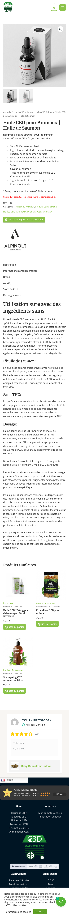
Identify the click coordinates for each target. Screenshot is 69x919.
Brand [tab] (6, 276)
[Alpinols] (15, 240)
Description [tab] (9, 264)
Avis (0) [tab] (7, 283)
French (9, 779)
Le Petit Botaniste (45, 603)
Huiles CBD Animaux (44, 112)
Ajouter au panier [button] (14, 626)
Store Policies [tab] (10, 289)
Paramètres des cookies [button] (18, 911)
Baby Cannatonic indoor (36, 766)
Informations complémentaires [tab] (20, 270)
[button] (60, 29)
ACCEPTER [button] (40, 911)
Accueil (6, 112)
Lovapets (8, 603)
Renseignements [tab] (12, 295)
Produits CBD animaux (22, 112)
